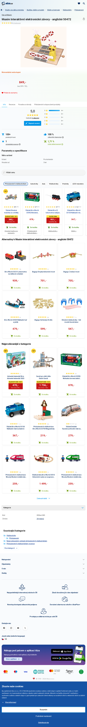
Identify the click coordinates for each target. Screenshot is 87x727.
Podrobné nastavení (43, 716)
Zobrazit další (42, 498)
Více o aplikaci (11, 659)
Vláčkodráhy (67, 10)
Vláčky (73, 231)
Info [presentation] (4, 104)
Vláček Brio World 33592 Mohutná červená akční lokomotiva (32, 211)
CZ (6, 639)
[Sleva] (5, 191)
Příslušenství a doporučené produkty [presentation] (47, 104)
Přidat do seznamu (10, 93)
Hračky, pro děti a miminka (14, 10)
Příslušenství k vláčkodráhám (32, 232)
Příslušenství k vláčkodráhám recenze (21, 544)
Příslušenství (79, 10)
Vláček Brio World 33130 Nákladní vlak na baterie (73, 211)
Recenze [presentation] (12, 104)
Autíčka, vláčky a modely (35, 10)
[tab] (4, 104)
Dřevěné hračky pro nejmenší (11, 232)
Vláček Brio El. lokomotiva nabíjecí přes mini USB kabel (53, 211)
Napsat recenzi (34, 123)
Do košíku (17, 288)
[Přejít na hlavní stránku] (7, 3)
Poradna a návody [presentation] (24, 104)
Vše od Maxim (7, 15)
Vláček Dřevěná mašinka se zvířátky (11, 211)
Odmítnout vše (43, 722)
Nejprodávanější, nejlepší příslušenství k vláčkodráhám (27, 541)
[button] (43, 559)
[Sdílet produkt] (83, 18)
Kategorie (7, 508)
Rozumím (43, 710)
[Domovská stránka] (1, 10)
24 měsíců (40, 519)
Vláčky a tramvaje (53, 10)
